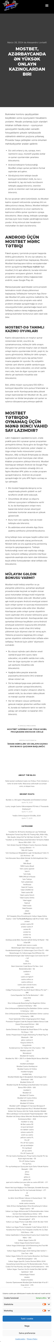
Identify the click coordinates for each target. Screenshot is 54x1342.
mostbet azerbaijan (27, 1064)
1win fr (27, 871)
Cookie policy (20, 1339)
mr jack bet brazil (27, 1127)
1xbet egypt (27, 900)
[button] (46, 5)
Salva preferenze (27, 1333)
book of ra (27, 964)
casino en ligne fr (27, 977)
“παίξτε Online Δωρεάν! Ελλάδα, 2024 (26, 816)
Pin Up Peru (27, 1164)
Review (27, 1185)
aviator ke (27, 932)
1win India (27, 874)
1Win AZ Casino (27, 850)
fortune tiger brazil (27, 1027)
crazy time (27, 998)
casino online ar (27, 982)
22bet (27, 911)
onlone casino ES (27, 1132)
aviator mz (27, 935)
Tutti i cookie (27, 1318)
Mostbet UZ (27, 1093)
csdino (27, 1000)
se (27, 1193)
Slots (27, 1195)
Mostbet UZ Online (27, 1103)
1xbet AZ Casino (27, 887)
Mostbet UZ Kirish (27, 1101)
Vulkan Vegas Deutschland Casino (27, 1243)
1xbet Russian (27, 908)
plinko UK (27, 1180)
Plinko (27, 1174)
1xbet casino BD (27, 892)
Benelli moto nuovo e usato (27, 945)
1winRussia (27, 884)
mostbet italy (27, 1074)
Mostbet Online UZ (27, 1082)
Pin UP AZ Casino (27, 1143)
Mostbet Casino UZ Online (27, 1069)
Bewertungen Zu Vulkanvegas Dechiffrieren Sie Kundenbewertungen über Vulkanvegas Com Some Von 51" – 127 (27, 955)
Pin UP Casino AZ (27, 1153)
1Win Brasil (27, 863)
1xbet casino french (27, 895)
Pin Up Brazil (27, 1148)
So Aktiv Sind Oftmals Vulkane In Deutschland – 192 (27, 1198)
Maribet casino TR (27, 1050)
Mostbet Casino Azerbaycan (27, 1066)
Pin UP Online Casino (27, 1161)
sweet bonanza (27, 1201)
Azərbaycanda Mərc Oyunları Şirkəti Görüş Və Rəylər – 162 (27, 940)
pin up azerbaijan (27, 1145)
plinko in (27, 1177)
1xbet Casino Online (27, 898)
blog (27, 961)
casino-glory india (27, 987)
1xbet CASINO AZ (27, 890)
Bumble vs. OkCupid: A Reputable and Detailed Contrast (26, 800)
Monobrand (27, 1053)
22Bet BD (27, 913)
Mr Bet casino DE (27, 1124)
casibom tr (27, 971)
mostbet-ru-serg (27, 1122)
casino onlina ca (27, 979)
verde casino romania (27, 1203)
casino (27, 974)
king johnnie (27, 1045)
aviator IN (27, 929)
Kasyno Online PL (27, 1043)
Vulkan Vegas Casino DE (27, 1240)
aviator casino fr (27, 927)
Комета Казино (27, 1280)
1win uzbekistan (27, 882)
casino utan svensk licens (27, 985)
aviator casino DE (27, 924)
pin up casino (27, 1151)
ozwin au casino (27, 1135)
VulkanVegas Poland (27, 1274)
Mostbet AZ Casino (27, 1056)
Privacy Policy (32, 1339)
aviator (27, 921)
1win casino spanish (27, 869)
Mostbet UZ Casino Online (27, 1098)
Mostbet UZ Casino (27, 1095)
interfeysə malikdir (31, 266)
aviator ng (27, 937)
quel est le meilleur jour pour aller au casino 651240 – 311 (27, 1182)
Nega (27, 1326)
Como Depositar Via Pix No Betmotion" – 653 (27, 995)
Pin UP (27, 1140)
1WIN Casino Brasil (27, 866)
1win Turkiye (27, 879)
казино (27, 1277)
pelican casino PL (27, 1137)
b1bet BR (27, 942)
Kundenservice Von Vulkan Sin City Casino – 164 (27, 1048)
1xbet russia (27, 906)
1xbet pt (27, 903)
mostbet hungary (27, 1072)
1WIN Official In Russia (27, 877)
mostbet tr (27, 1090)
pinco (27, 1172)
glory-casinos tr (27, 1040)
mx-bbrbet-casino (27, 1130)
